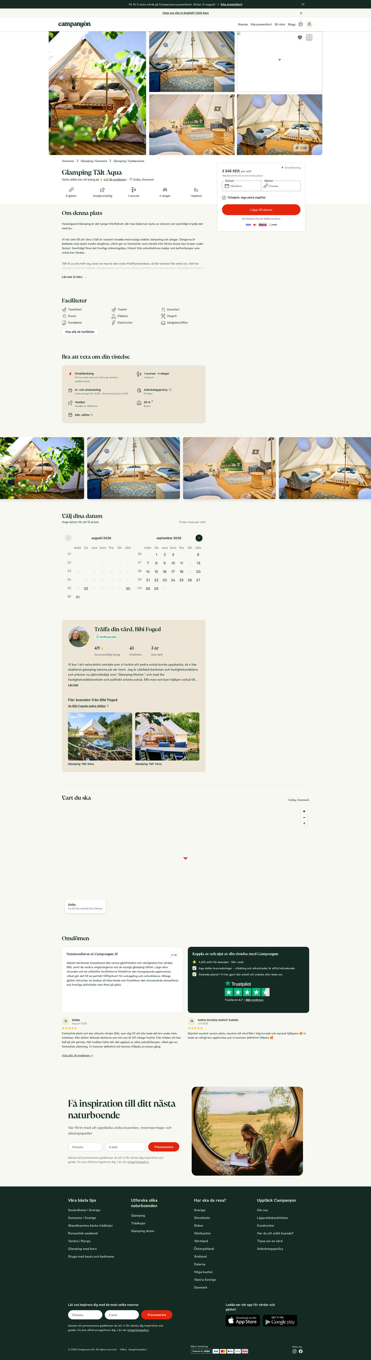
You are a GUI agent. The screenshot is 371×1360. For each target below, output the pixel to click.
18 (86, 580)
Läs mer (73, 684)
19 (94, 580)
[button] (241, 186)
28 (111, 588)
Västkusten (202, 1233)
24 (77, 588)
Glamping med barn (82, 1248)
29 (119, 588)
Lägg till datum (261, 209)
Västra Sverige (205, 1279)
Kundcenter (265, 1225)
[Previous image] (7, 468)
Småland (200, 1256)
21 (111, 580)
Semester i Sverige (82, 1217)
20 (102, 580)
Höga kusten (203, 1272)
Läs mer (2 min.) (72, 276)
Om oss (262, 1210)
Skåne (198, 1225)
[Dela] (309, 37)
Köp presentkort (261, 24)
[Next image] (364, 468)
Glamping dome (142, 1231)
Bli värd (280, 24)
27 (103, 588)
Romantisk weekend (83, 1233)
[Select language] (300, 24)
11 (86, 571)
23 (128, 580)
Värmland (201, 1241)
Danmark (200, 1287)
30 (128, 588)
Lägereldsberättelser (272, 1217)
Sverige (199, 1210)
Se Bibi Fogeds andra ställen (87, 705)
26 (94, 588)
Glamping (138, 1215)
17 (77, 580)
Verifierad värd (108, 636)
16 (128, 571)
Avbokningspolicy (270, 1248)
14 (111, 571)
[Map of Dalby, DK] (279, 61)
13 (103, 571)
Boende (243, 24)
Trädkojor (138, 1223)
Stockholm (202, 1217)
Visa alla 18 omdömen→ (77, 1055)
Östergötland (204, 1248)
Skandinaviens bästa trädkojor (90, 1225)
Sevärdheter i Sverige (84, 1210)
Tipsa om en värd (270, 1241)
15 (119, 571)
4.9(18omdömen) (115, 179)
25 (86, 588)
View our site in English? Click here (185, 12)
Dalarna (199, 1264)
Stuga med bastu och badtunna (91, 1256)
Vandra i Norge (79, 1241)
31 (77, 597)
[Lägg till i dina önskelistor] (300, 37)
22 (119, 580)
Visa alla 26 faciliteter (79, 331)
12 (94, 571)
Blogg (291, 24)
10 (77, 571)
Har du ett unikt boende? (275, 1233)
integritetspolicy (138, 1161)
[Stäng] (303, 4)
